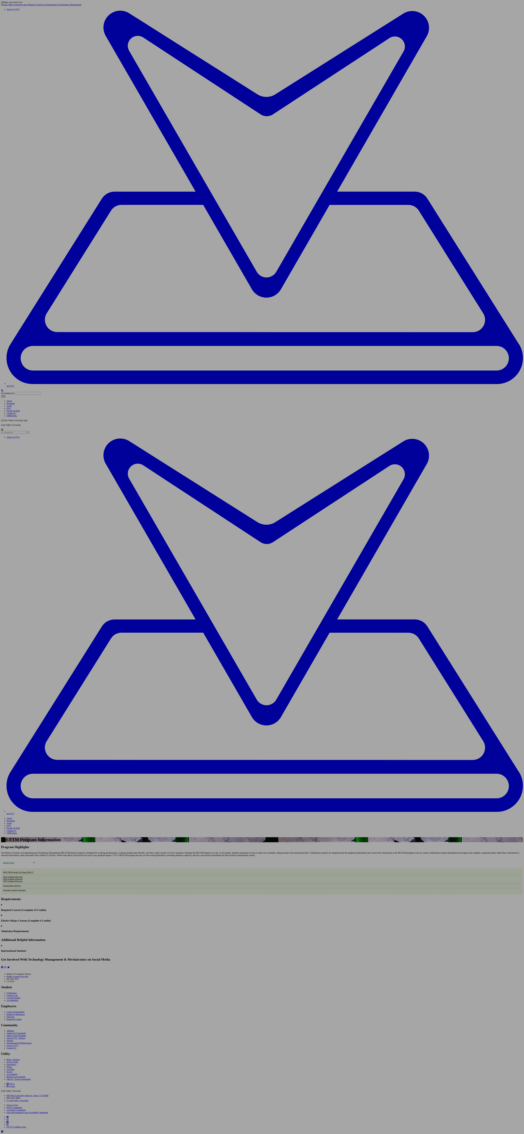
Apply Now (8, 862)
